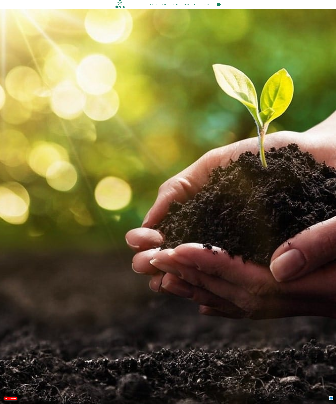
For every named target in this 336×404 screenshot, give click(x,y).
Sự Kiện (164, 4)
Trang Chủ (152, 4)
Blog (186, 4)
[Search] (218, 4)
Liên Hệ (196, 4)
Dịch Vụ (175, 4)
